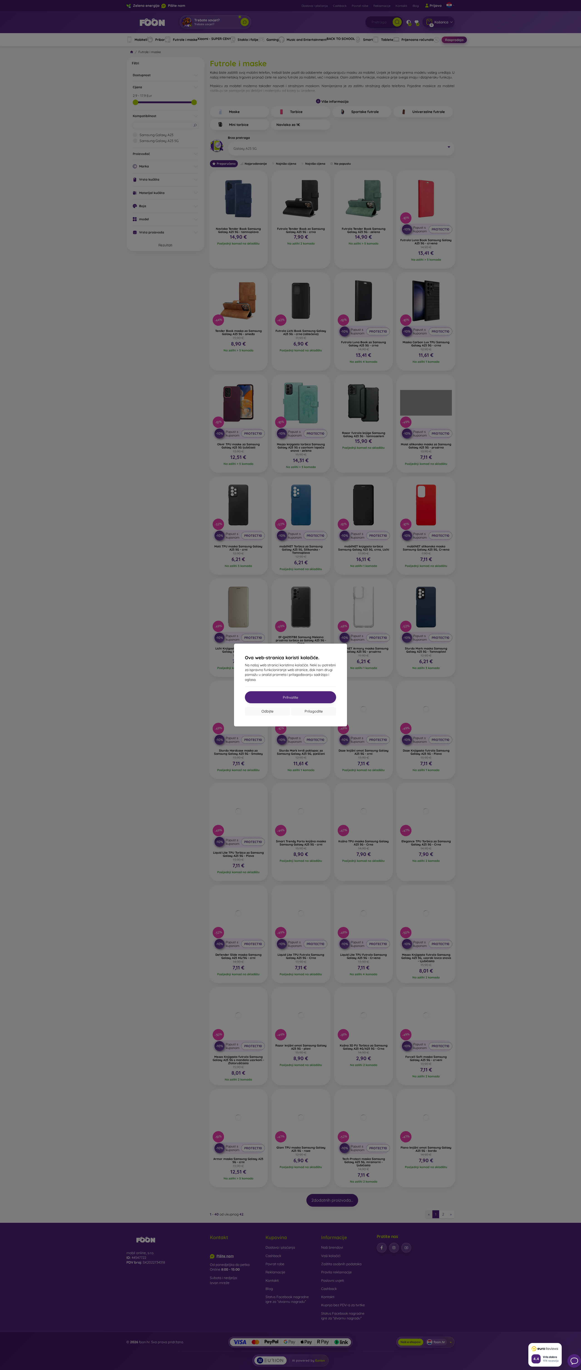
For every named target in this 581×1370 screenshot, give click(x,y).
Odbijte (267, 711)
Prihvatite (290, 697)
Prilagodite (314, 711)
